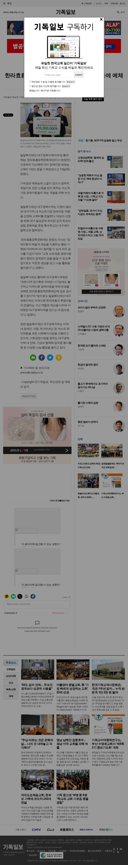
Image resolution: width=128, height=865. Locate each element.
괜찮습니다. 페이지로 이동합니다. (45, 90)
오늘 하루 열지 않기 (93, 98)
